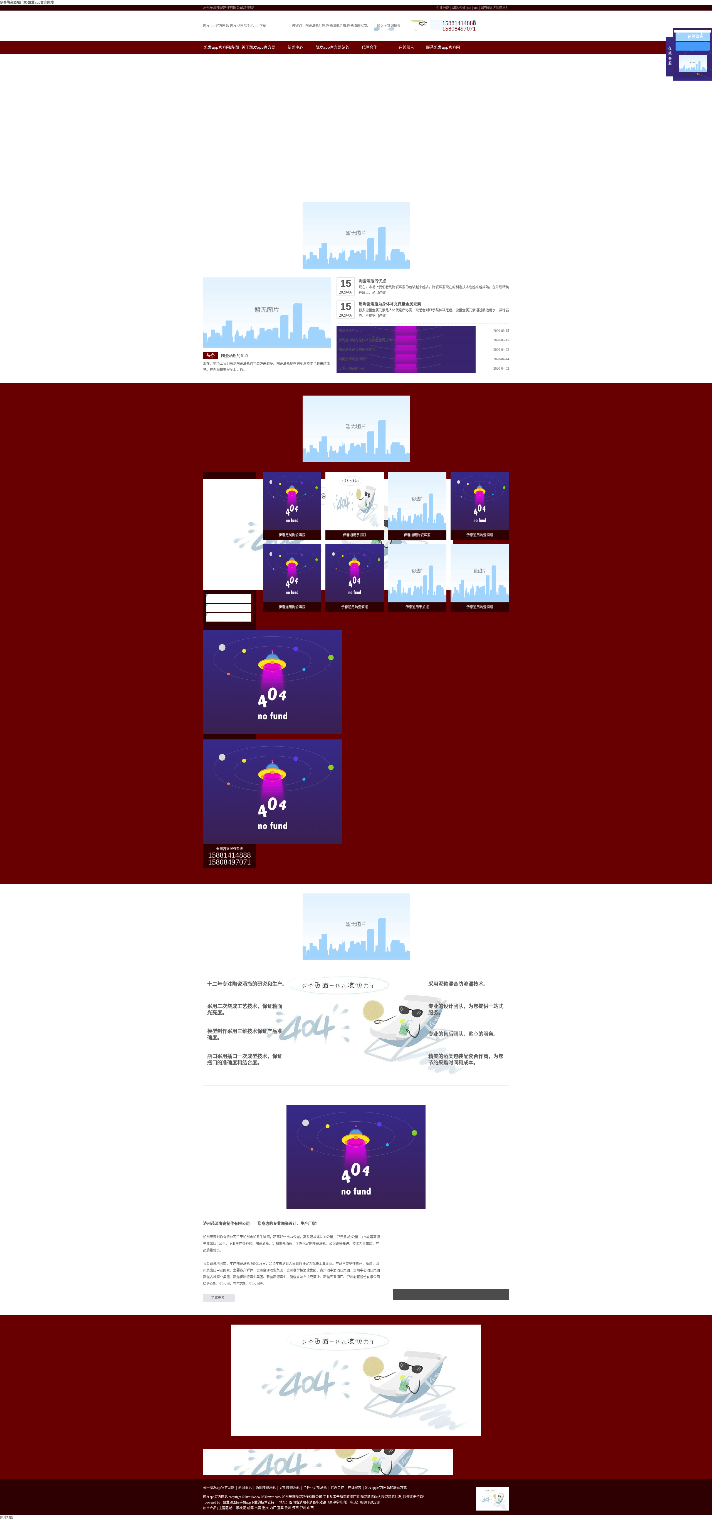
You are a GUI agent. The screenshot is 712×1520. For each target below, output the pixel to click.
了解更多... (219, 1298)
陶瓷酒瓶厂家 (315, 26)
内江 (273, 1508)
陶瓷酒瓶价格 (336, 26)
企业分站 (442, 8)
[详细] (382, 293)
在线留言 (406, 47)
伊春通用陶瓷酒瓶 (224, 598)
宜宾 (280, 1508)
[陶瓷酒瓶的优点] (267, 312)
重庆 (265, 1508)
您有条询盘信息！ (495, 8)
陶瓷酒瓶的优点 (234, 356)
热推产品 (209, 1508)
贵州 (288, 1508)
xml (475, 8)
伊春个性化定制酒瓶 (226, 617)
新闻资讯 (245, 1488)
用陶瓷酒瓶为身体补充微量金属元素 (390, 304)
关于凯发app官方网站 (218, 1488)
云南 (295, 1508)
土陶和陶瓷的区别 (351, 369)
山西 (310, 1508)
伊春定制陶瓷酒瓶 (224, 608)
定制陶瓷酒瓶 (290, 1488)
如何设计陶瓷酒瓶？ (353, 359)
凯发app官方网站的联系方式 (386, 1488)
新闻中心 (295, 47)
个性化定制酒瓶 (315, 1488)
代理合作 (369, 47)
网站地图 (458, 8)
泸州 (303, 1508)
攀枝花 (241, 1508)
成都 (250, 1508)
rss (469, 8)
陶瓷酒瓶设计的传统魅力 (356, 350)
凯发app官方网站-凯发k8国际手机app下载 (234, 26)
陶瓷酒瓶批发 (357, 26)
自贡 (257, 1508)
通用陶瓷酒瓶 (266, 1488)
